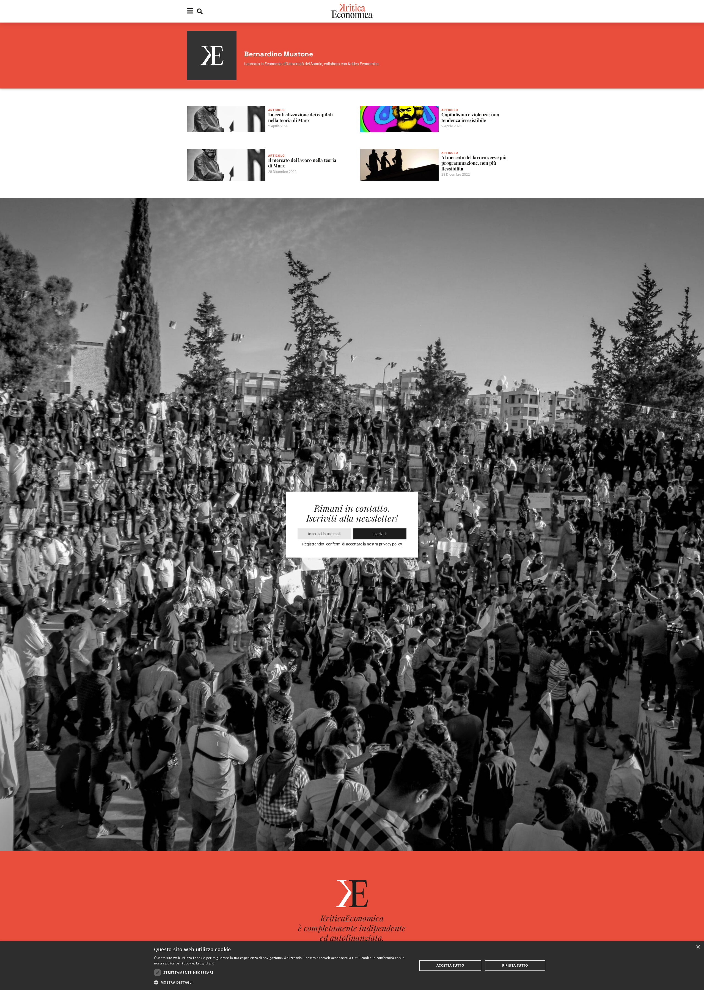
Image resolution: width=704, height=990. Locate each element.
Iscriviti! (380, 534)
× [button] (698, 947)
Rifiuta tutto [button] (515, 965)
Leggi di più (205, 963)
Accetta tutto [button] (450, 965)
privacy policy (390, 544)
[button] (281, 982)
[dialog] (352, 965)
